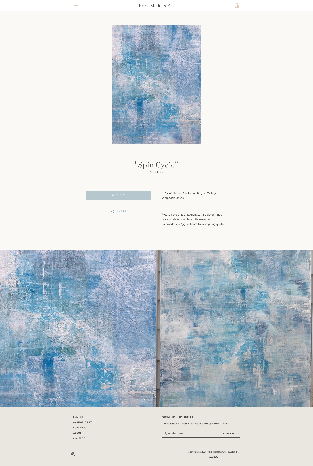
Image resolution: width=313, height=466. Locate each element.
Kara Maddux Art (157, 5)
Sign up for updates (180, 417)
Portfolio (80, 427)
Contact (79, 438)
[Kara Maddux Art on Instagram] (73, 454)
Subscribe (229, 433)
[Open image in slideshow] (156, 84)
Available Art (82, 422)
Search (78, 417)
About (77, 433)
